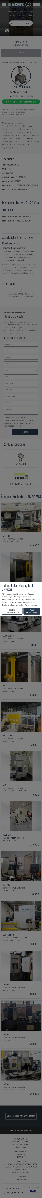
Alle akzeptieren (32, 611)
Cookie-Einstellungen (12, 611)
